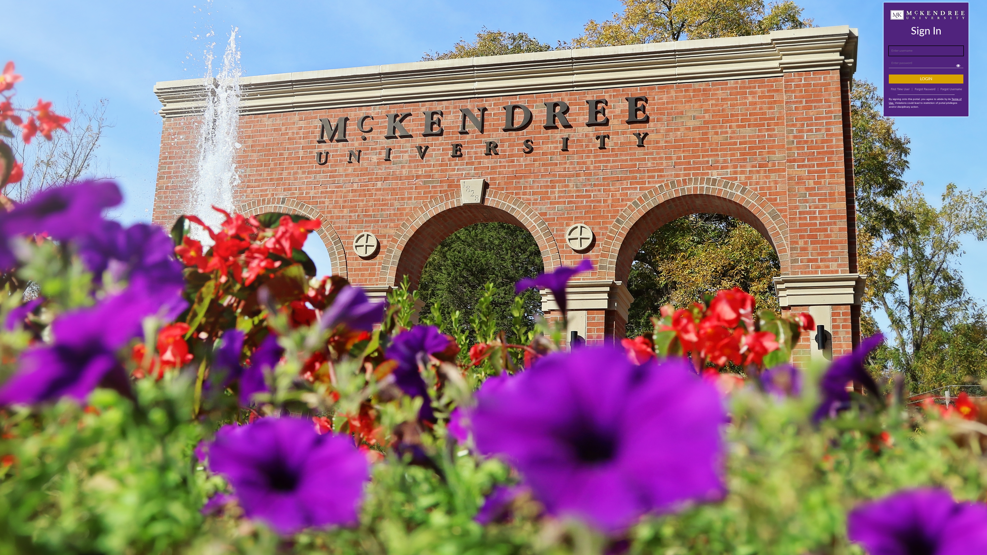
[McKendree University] (13, 10)
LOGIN (926, 79)
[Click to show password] (958, 65)
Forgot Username (950, 89)
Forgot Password (925, 89)
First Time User (901, 89)
